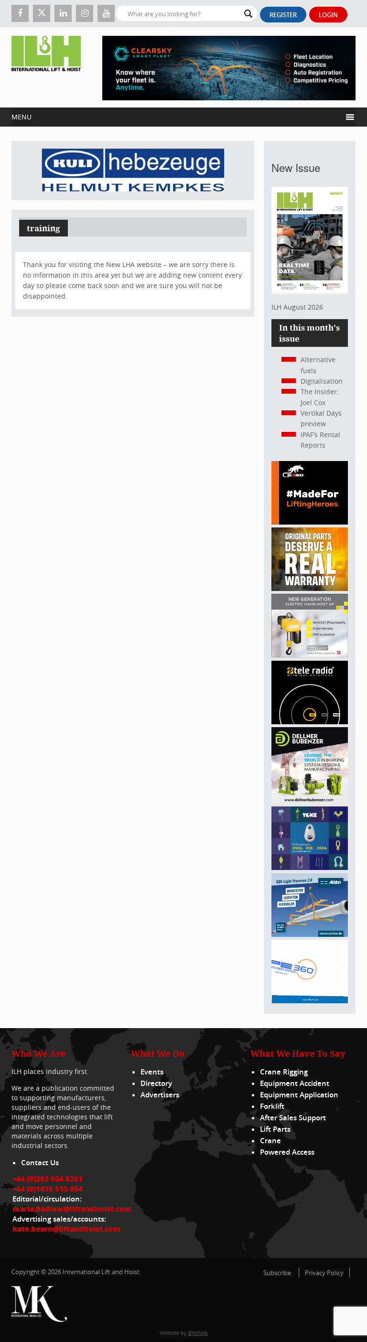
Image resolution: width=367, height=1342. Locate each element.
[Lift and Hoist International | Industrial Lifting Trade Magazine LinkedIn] (63, 13)
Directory (156, 1083)
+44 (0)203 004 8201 (47, 1178)
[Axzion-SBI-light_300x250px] (309, 934)
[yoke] (309, 867)
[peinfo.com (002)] (309, 1000)
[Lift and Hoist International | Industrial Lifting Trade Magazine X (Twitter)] (41, 13)
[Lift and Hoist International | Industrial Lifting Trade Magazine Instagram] (84, 13)
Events (151, 1072)
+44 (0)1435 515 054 (47, 1188)
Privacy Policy (324, 1272)
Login (328, 15)
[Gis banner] (309, 654)
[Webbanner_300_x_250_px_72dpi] (309, 721)
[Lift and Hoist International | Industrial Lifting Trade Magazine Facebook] (20, 13)
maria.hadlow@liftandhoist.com (71, 1208)
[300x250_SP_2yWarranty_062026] (309, 588)
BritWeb (198, 1332)
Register (283, 15)
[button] (176, 117)
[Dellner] (309, 800)
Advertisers (159, 1095)
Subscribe (277, 1272)
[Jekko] (309, 521)
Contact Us (40, 1163)
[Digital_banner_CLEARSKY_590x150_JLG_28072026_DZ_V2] (229, 67)
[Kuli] (133, 171)
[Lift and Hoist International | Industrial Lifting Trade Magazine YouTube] (106, 13)
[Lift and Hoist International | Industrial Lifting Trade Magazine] (46, 67)
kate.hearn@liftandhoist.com (66, 1229)
